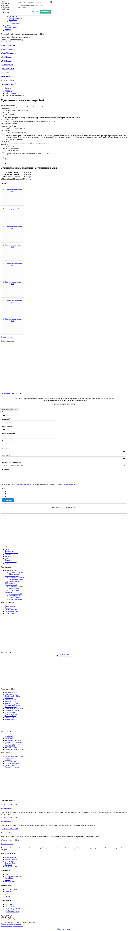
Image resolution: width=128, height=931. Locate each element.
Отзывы (7, 25)
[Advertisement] (61, 529)
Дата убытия (6, 455)
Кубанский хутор (10, 707)
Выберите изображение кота (10, 489)
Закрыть (4, 39)
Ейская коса (9, 698)
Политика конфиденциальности (12, 926)
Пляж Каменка (10, 906)
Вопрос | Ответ (10, 746)
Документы (13, 16)
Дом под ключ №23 (6, 821)
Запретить (34, 12)
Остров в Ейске (10, 712)
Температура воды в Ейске (14, 749)
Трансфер (8, 29)
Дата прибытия (6, 448)
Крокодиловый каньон (12, 705)
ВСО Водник (9, 861)
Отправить (8, 500)
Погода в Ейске (14, 23)
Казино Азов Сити (11, 701)
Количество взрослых (8, 433)
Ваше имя (5, 412)
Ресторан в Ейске (11, 714)
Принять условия (10, 486)
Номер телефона (7, 426)
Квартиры (17, 393)
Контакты (8, 30)
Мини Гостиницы (11, 859)
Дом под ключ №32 (6, 808)
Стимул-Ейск (5, 922)
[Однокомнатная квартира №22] (13, 191)
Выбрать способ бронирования (11, 462)
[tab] (6, 157)
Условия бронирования (13, 876)
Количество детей (7, 441)
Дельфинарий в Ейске (12, 696)
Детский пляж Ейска (12, 912)
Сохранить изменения (15, 39)
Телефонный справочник (13, 742)
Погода (7, 897)
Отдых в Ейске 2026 (8, 2)
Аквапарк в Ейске (11, 692)
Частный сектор (10, 857)
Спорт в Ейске (10, 717)
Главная (7, 549)
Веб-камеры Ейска (11, 747)
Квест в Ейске (9, 719)
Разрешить (45, 12)
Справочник (9, 891)
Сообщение (5, 469)
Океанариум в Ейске (12, 710)
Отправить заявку (11, 27)
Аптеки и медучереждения (14, 744)
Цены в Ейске (9, 738)
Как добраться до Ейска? (13, 740)
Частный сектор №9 (7, 844)
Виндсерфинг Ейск (11, 694)
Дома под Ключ (10, 863)
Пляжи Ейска (9, 904)
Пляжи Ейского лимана (13, 908)
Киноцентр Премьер (12, 703)
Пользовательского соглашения (25, 484)
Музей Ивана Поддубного (14, 708)
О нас (7, 558)
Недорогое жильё (11, 866)
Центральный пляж (7, 393)
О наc (11, 21)
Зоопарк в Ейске (10, 699)
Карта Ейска (13, 20)
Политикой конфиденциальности (65, 484)
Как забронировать (15, 18)
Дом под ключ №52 (6, 832)
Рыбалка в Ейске (10, 716)
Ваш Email (5, 419)
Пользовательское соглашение (11, 924)
